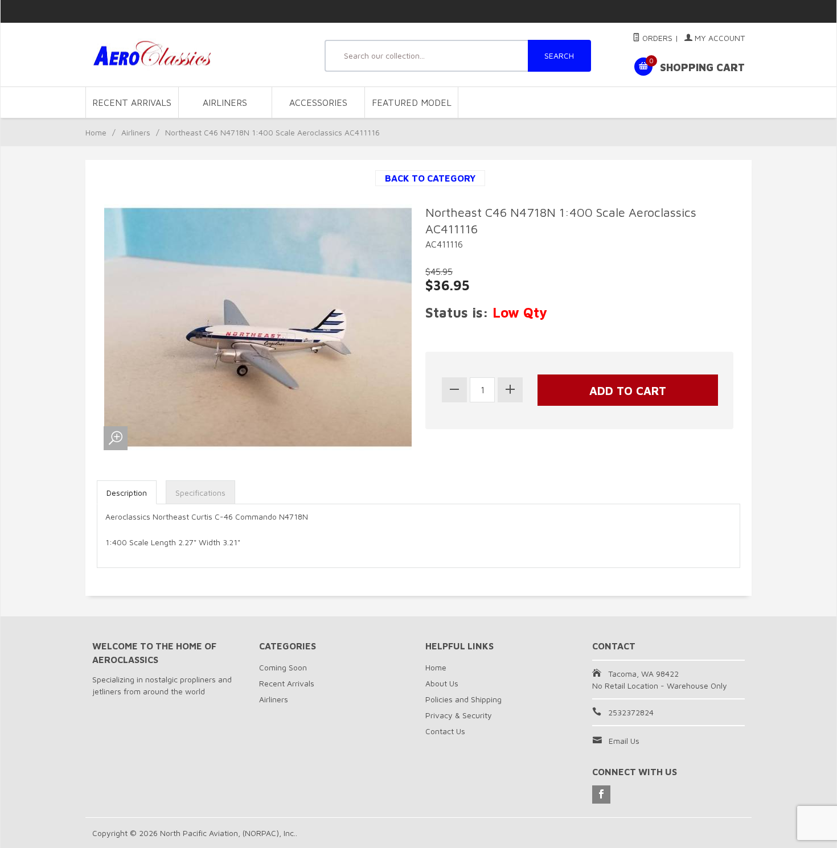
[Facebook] (601, 794)
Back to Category (430, 178)
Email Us (624, 741)
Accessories (318, 102)
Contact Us (445, 731)
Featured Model (412, 102)
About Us (441, 683)
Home (95, 132)
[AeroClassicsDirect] (196, 55)
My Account (718, 38)
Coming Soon (283, 667)
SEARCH (559, 55)
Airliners (225, 102)
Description (126, 492)
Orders (656, 38)
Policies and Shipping (463, 699)
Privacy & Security (458, 715)
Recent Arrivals (131, 102)
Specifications (200, 492)
